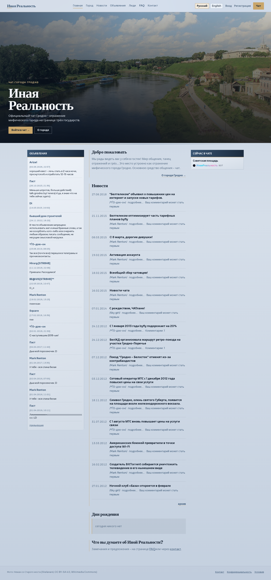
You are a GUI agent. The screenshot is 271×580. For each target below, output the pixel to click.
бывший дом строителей (45, 216)
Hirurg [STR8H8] (39, 263)
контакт (175, 549)
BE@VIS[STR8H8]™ (41, 279)
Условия (259, 572)
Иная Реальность (21, 6)
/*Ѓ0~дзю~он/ (117, 202)
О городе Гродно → (174, 175)
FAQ (142, 5)
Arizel (33, 162)
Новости (101, 5)
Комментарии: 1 (155, 330)
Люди (132, 5)
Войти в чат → (20, 130)
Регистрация (242, 6)
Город (89, 5)
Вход (228, 6)
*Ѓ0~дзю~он (37, 244)
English (216, 6)
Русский (202, 6)
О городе (43, 130)
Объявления (118, 5)
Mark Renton (37, 294)
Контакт (153, 5)
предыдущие (36, 425)
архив (182, 504)
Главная (78, 5)
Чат (258, 6)
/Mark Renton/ (118, 224)
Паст (32, 181)
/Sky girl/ (114, 312)
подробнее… (135, 202)
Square (34, 310)
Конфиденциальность (239, 572)
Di (30, 203)
